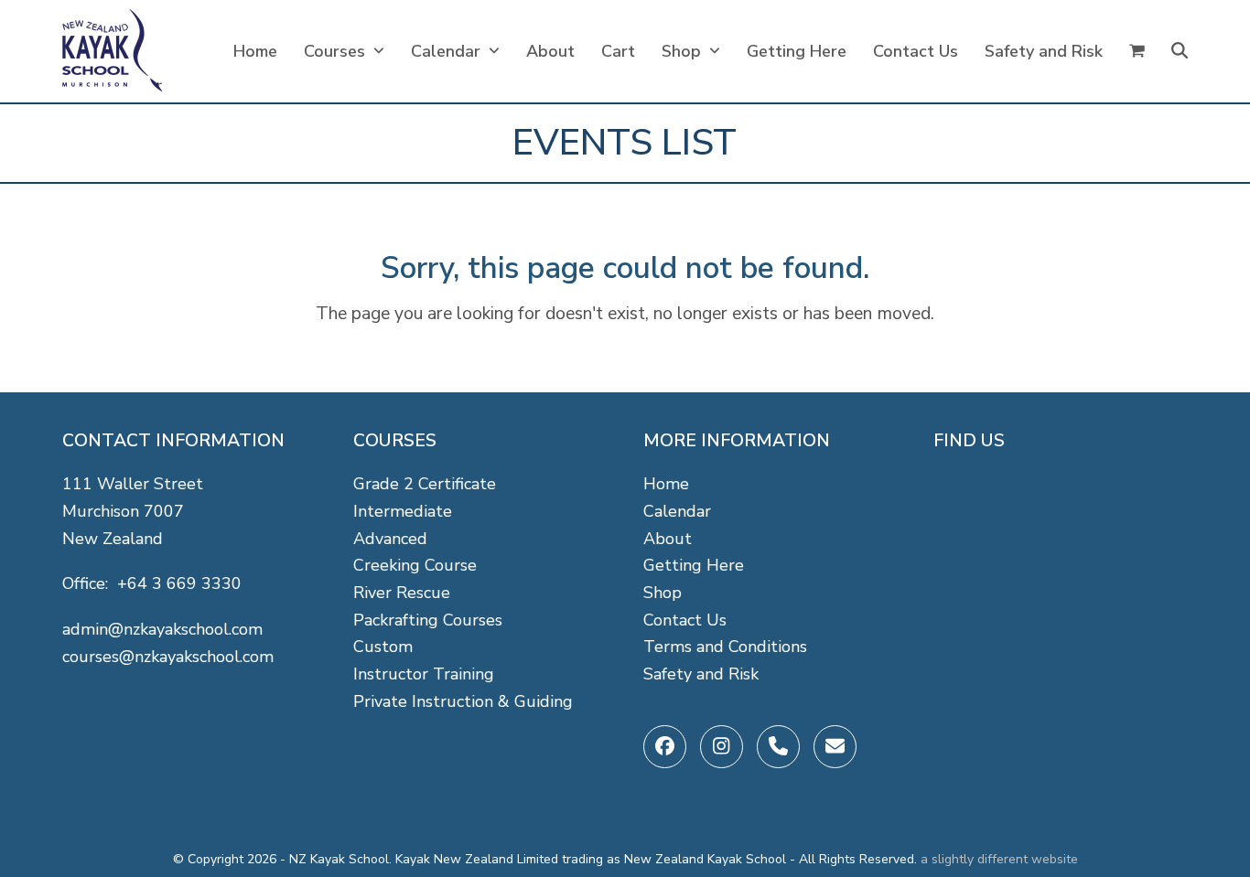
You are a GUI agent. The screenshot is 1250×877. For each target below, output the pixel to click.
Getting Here (693, 565)
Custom (383, 647)
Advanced (390, 539)
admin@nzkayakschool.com (162, 629)
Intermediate (402, 511)
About (667, 539)
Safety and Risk (701, 674)
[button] (1137, 51)
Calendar (677, 511)
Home (666, 484)
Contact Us (685, 620)
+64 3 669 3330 (179, 583)
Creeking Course (415, 565)
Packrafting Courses (427, 620)
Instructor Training (423, 674)
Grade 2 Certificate (424, 484)
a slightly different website (999, 859)
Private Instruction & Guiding (463, 701)
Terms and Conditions (725, 647)
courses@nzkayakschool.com (168, 657)
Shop (662, 593)
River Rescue (401, 593)
